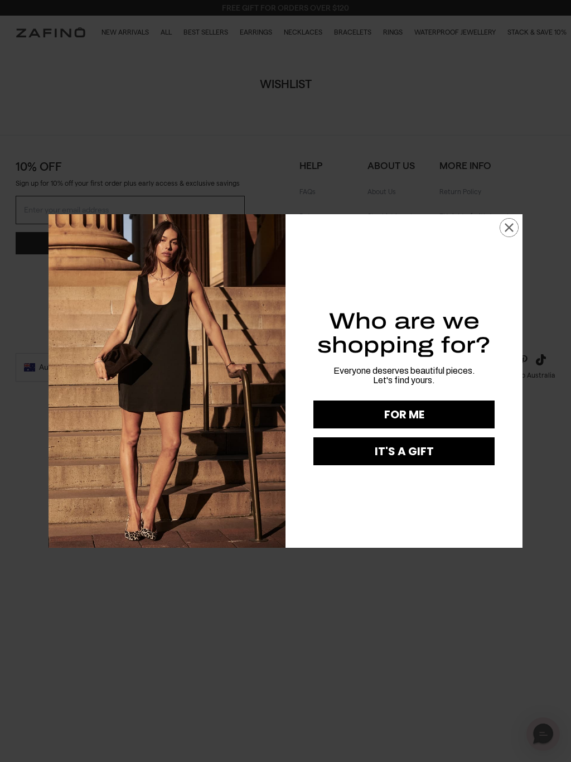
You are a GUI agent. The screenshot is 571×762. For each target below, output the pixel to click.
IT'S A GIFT (404, 451)
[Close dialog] (509, 228)
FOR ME (404, 414)
